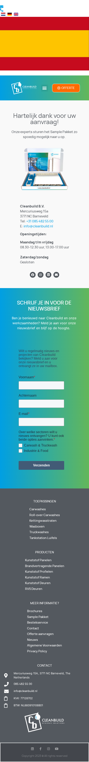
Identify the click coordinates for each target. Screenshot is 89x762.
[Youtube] (56, 748)
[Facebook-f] (40, 748)
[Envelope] (56, 275)
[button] (44, 88)
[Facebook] (33, 275)
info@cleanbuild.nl (38, 226)
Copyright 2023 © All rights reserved (44, 756)
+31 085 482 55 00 (39, 221)
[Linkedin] (48, 275)
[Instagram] (40, 275)
